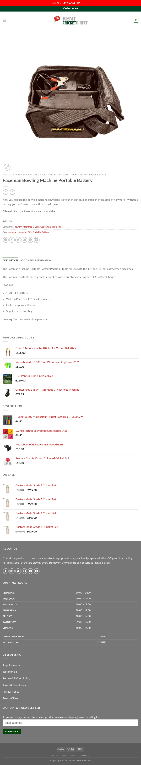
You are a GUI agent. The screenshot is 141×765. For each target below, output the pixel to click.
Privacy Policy (11, 691)
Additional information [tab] (36, 260)
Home (6, 174)
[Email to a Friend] (24, 240)
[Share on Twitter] (18, 240)
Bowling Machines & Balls (89, 174)
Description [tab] (10, 260)
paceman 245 (25, 232)
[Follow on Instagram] (12, 571)
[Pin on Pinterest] (30, 240)
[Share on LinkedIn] (37, 240)
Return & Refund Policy (16, 678)
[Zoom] (7, 167)
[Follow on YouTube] (37, 571)
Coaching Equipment (54, 174)
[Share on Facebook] (12, 240)
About (55, 755)
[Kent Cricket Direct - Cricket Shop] (70, 20)
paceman (12, 232)
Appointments (11, 665)
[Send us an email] (24, 571)
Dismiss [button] (85, 3)
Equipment (30, 174)
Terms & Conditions (14, 685)
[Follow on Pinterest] (30, 571)
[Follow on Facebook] (6, 571)
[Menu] (5, 20)
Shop (16, 174)
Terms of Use (10, 698)
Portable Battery (41, 232)
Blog (65, 755)
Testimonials (10, 671)
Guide (73, 755)
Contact (84, 755)
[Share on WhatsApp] (6, 240)
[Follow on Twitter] (18, 571)
